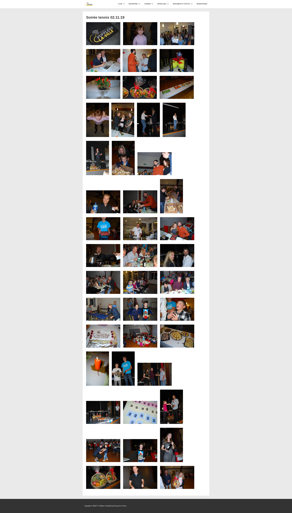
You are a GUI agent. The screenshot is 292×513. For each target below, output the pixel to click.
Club (120, 4)
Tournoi (147, 4)
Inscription (133, 4)
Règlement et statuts (181, 4)
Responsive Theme (120, 506)
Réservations (202, 4)
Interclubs (161, 4)
